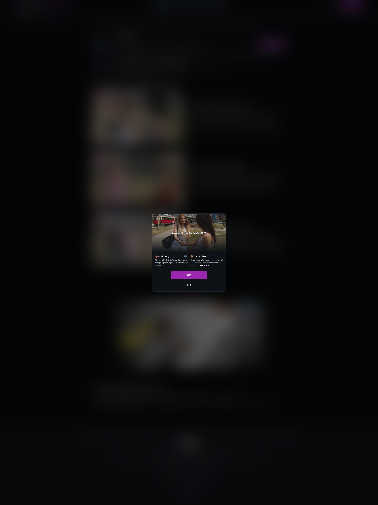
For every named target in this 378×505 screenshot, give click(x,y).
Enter (189, 275)
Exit (189, 285)
